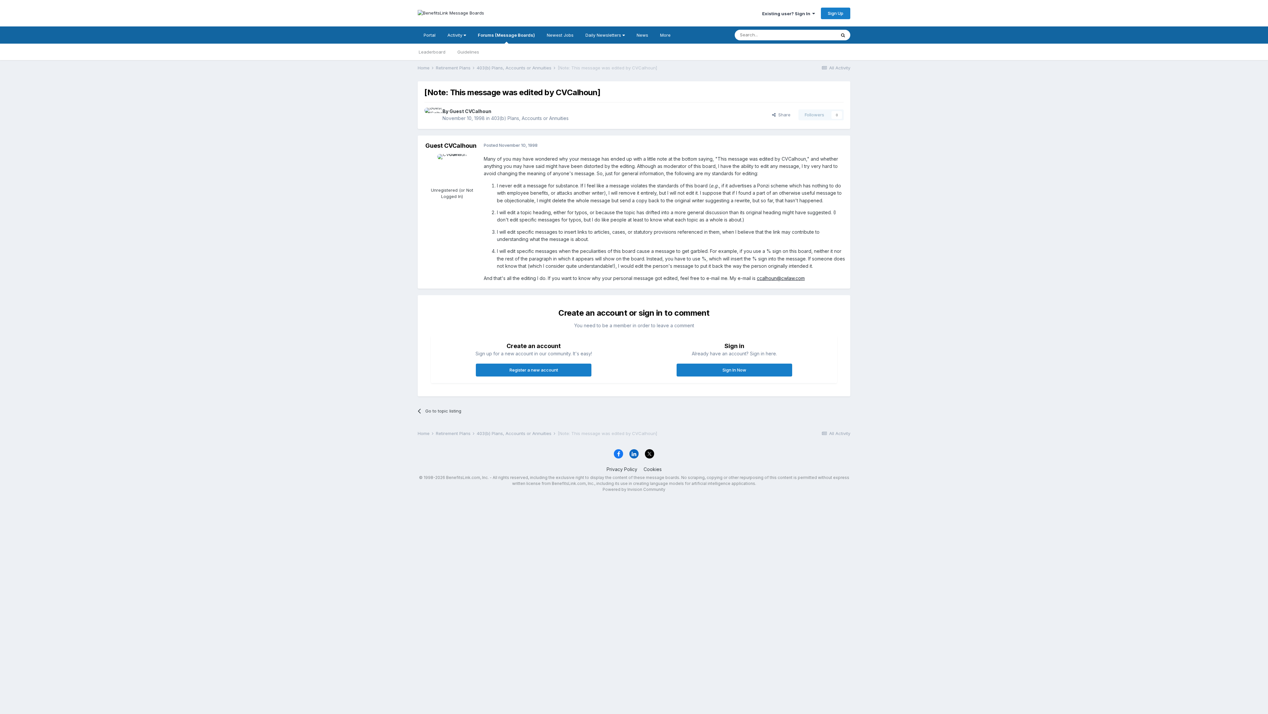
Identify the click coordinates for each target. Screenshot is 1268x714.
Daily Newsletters (603, 35)
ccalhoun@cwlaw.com (781, 278)
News (642, 35)
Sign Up (835, 13)
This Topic (816, 34)
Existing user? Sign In (787, 13)
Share (783, 114)
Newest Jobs (560, 35)
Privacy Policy (622, 469)
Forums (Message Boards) (506, 35)
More (665, 35)
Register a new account (534, 370)
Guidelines (468, 52)
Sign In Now (734, 370)
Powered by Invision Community (634, 489)
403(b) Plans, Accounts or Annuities (530, 118)
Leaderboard (432, 52)
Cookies (653, 469)
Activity (455, 35)
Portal (430, 35)
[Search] (843, 35)
